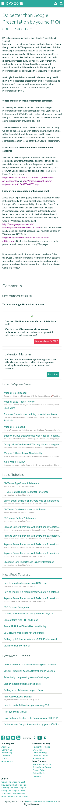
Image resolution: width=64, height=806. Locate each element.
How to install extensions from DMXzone (25, 583)
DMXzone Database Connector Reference (25, 509)
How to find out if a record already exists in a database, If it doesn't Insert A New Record (32, 592)
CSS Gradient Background (17, 607)
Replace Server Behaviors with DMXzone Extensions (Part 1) (32, 553)
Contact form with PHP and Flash (21, 620)
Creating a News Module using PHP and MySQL (29, 613)
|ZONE (9, 3)
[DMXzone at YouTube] (8, 738)
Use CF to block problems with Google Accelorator (30, 664)
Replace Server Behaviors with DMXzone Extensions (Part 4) (32, 527)
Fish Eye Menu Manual (15, 711)
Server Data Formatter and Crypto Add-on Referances (31, 500)
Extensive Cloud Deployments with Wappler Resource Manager (32, 435)
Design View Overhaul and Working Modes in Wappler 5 (32, 444)
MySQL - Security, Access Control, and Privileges (29, 671)
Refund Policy (39, 773)
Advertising (6, 752)
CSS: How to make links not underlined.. (24, 632)
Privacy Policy (39, 770)
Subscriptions (39, 758)
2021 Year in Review (14, 462)
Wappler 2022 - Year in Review (19, 401)
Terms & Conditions (42, 764)
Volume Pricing (40, 752)
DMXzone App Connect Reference (21, 483)
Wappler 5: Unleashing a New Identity (23, 453)
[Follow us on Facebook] (3, 738)
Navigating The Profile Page (14, 784)
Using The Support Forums (13, 790)
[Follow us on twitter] (13, 738)
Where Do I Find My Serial (13, 793)
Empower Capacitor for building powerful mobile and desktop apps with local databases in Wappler (32, 414)
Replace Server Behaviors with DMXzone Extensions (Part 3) (32, 535)
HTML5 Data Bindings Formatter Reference (26, 492)
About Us (5, 746)
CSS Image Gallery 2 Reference (20, 518)
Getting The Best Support (13, 787)
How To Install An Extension (14, 796)
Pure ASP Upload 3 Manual (18, 696)
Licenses (37, 776)
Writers (5, 758)
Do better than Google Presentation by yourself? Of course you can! (32, 724)
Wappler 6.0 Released (15, 393)
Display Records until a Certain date (22, 683)
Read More (9, 408)
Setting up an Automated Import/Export (24, 690)
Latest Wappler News (17, 384)
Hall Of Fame (7, 761)
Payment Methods (41, 746)
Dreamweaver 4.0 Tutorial (17, 645)
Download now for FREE (46, 341)
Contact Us (6, 749)
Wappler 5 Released (14, 427)
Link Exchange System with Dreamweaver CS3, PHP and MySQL (32, 718)
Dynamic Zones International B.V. (41, 801)
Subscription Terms (42, 767)
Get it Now (53, 374)
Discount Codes (40, 755)
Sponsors (5, 755)
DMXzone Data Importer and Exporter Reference (29, 562)
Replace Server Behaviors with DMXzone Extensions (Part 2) (32, 544)
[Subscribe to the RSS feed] (18, 738)
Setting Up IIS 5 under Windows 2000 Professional (30, 639)
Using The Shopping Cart (13, 782)
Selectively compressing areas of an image (26, 677)
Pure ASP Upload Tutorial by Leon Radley (25, 626)
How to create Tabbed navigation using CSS (26, 705)
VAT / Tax (37, 749)
